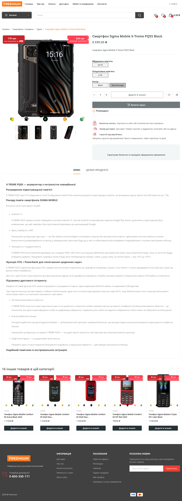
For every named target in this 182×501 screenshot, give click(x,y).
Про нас (60, 463)
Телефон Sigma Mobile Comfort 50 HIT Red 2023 (127, 415)
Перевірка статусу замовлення (107, 482)
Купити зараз (138, 105)
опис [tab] (76, 170)
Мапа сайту (62, 477)
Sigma (6, 411)
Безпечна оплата (64, 468)
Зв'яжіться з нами (65, 472)
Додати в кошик (137, 94)
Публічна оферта (101, 459)
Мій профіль (98, 477)
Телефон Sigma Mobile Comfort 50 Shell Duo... (54, 415)
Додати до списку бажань (169, 95)
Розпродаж (98, 463)
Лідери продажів (100, 472)
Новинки (97, 468)
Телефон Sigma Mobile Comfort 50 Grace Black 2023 (18, 415)
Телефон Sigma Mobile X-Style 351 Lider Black (163, 415)
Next (83, 79)
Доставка (61, 459)
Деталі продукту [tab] (97, 170)
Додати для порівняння (177, 95)
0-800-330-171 (19, 476)
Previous (8, 79)
